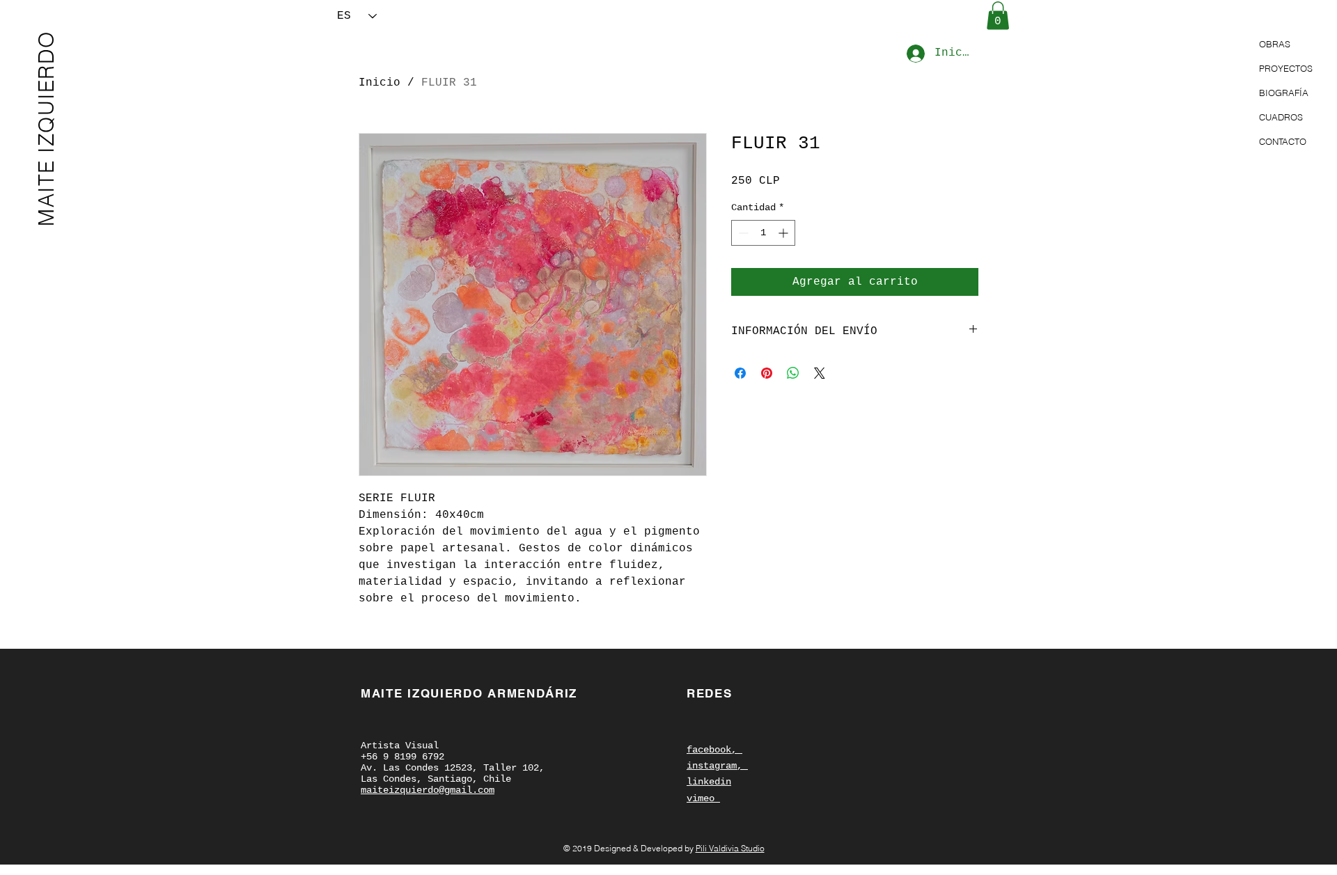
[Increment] (784, 233)
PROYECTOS (1286, 68)
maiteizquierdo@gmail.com (427, 790)
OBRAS (1274, 43)
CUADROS (1281, 117)
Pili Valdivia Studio (730, 848)
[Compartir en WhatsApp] (793, 373)
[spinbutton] (763, 233)
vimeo (703, 798)
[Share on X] (819, 373)
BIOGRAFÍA (1283, 92)
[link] (998, 15)
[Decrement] (742, 233)
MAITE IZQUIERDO (46, 128)
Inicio (379, 83)
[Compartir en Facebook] (740, 373)
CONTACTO (1282, 141)
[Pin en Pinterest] (766, 373)
